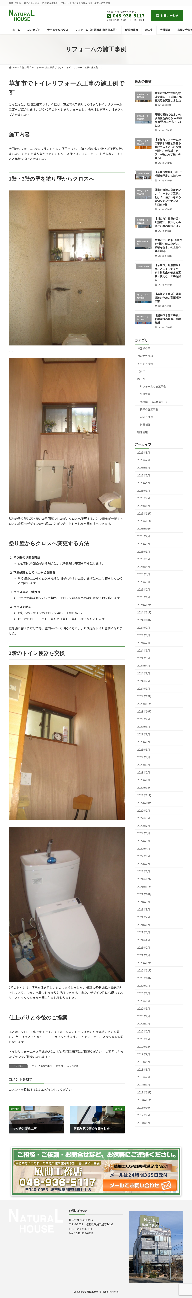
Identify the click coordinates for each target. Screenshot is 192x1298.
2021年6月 (143, 924)
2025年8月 (143, 544)
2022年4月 (143, 848)
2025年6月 (143, 559)
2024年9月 (143, 627)
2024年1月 (143, 688)
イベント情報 (145, 363)
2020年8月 (143, 993)
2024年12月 (144, 604)
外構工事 (145, 394)
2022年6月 (143, 833)
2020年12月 (144, 963)
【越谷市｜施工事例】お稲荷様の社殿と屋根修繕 (168, 319)
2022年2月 (143, 863)
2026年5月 (143, 475)
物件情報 (142, 432)
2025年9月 (143, 536)
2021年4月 (143, 940)
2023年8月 (143, 726)
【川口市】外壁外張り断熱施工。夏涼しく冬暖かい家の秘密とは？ (168, 222)
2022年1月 (143, 871)
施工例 (59, 1066)
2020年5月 (143, 1008)
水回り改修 (72, 1066)
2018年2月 (143, 1077)
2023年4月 (143, 757)
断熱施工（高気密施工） (154, 401)
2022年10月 (144, 803)
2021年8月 (143, 909)
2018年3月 (143, 1069)
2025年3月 (143, 582)
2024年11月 (144, 612)
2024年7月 (143, 643)
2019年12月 (144, 1046)
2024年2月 (143, 681)
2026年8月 (143, 452)
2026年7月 (143, 460)
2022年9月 (143, 810)
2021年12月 (144, 879)
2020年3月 (143, 1024)
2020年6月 (143, 1001)
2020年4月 (143, 1016)
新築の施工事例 (149, 409)
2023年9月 (143, 719)
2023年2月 (143, 772)
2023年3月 (143, 765)
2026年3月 (143, 490)
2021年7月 (143, 917)
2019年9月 (143, 1054)
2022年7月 (143, 825)
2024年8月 (143, 635)
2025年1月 (143, 597)
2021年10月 (144, 894)
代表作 (141, 371)
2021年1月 (143, 955)
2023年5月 (143, 749)
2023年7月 (143, 734)
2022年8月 (143, 818)
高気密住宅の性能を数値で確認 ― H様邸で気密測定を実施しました (168, 97)
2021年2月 (143, 947)
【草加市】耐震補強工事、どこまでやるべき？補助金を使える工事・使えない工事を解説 (168, 272)
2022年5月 (143, 841)
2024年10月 (144, 620)
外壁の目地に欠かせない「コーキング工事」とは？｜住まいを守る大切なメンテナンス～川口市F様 (168, 197)
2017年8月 (143, 1123)
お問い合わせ (169, 15)
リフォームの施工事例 (40, 1066)
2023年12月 (144, 696)
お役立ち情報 (145, 356)
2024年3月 (143, 673)
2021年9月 (143, 902)
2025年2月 (143, 589)
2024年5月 (143, 658)
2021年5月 (143, 932)
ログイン (48, 1089)
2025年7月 (143, 551)
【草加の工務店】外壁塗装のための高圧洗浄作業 (168, 298)
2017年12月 (144, 1092)
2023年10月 (144, 711)
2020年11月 (144, 970)
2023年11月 (144, 704)
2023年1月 (143, 780)
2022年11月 (144, 795)
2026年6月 (143, 468)
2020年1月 (143, 1039)
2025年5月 (143, 566)
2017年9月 (143, 1115)
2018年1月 (143, 1085)
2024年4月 (143, 665)
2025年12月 (144, 513)
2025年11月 (144, 521)
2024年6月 (143, 650)
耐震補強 (145, 424)
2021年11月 (144, 886)
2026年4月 (143, 483)
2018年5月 (143, 1062)
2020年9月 (143, 985)
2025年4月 (143, 574)
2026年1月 (143, 506)
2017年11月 (144, 1100)
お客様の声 (143, 348)
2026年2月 (143, 498)
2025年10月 (144, 528)
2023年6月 (143, 742)
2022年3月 (143, 856)
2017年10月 (144, 1107)
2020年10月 (144, 978)
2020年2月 (143, 1031)
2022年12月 (144, 787)
